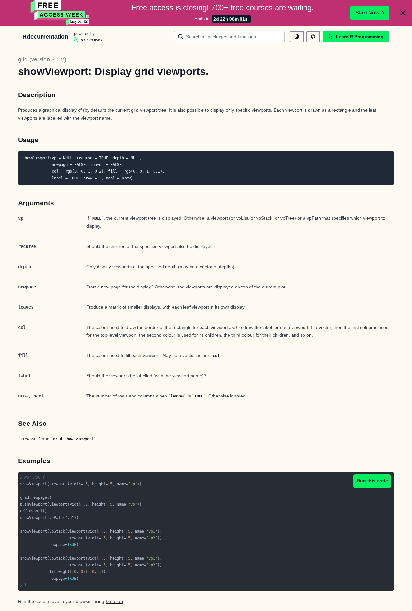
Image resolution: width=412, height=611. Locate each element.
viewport (29, 439)
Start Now (367, 12)
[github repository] (313, 36)
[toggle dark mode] (297, 36)
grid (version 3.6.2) (42, 59)
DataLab (114, 601)
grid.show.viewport (73, 439)
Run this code (372, 480)
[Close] (403, 12)
